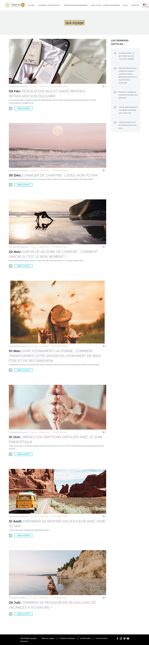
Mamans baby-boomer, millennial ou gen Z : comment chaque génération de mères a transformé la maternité (128, 75)
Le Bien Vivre (44, 86)
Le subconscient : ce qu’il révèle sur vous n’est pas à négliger (126, 56)
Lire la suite (23, 108)
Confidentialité (85, 638)
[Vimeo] (124, 638)
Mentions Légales (48, 638)
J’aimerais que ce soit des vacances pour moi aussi (127, 125)
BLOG (125, 5)
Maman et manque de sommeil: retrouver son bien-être (128, 95)
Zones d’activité (101, 638)
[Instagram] (121, 638)
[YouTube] (128, 638)
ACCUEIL (31, 5)
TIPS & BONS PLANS (59, 86)
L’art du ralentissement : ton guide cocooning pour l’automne (128, 110)
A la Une (33, 86)
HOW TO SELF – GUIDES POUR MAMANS (105, 5)
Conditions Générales (67, 638)
